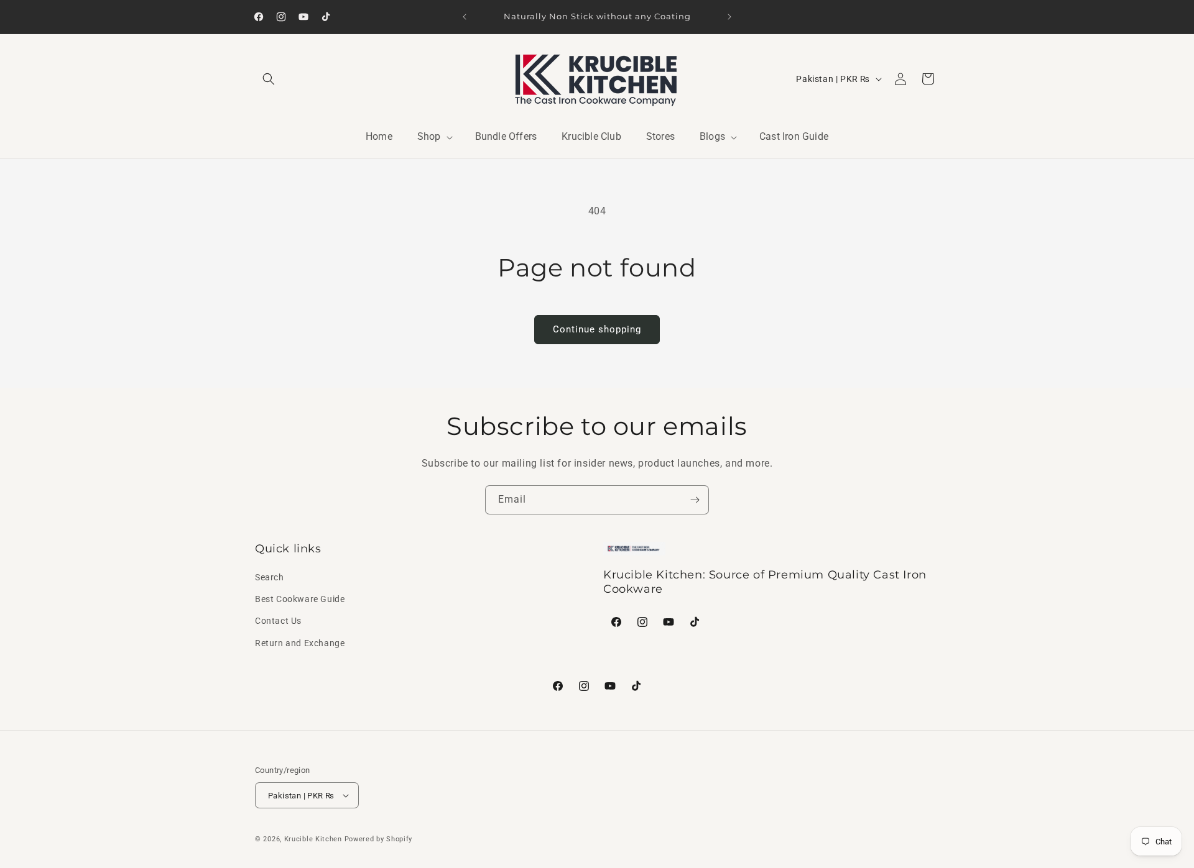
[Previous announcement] (464, 17)
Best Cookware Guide (300, 599)
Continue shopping (597, 329)
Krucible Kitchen (313, 839)
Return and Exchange (300, 643)
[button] (268, 79)
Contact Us (278, 621)
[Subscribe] (694, 499)
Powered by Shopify (379, 839)
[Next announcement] (729, 17)
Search (269, 577)
